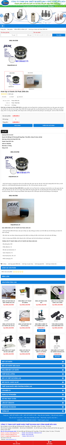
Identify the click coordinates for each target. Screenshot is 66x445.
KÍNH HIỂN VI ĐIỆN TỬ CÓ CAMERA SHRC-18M (41, 324)
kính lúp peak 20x (39, 264)
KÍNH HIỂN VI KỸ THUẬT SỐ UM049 (24, 301)
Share (4, 96)
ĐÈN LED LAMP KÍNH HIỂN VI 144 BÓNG (41, 351)
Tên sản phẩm (36, 32)
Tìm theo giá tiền (5, 32)
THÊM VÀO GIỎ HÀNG (48, 125)
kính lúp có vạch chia (27, 264)
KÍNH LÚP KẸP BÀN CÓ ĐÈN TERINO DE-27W (8, 301)
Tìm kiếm (58, 35)
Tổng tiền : (5, 122)
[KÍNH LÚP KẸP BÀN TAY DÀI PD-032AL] (25, 315)
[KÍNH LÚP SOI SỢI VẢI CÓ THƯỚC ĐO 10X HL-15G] (8, 315)
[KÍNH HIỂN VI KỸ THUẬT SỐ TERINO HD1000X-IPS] (57, 342)
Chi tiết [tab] (4, 131)
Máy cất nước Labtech (57, 415)
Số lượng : (5, 119)
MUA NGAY (41, 330)
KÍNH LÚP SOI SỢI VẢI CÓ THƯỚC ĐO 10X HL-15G (8, 325)
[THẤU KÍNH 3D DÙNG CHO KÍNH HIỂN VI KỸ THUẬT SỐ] (57, 315)
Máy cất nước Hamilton (44, 415)
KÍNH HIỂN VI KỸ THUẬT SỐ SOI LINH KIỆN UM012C (8, 352)
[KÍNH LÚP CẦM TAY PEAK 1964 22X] (25, 342)
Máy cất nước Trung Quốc (16, 417)
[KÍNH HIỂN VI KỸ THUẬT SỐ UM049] (25, 292)
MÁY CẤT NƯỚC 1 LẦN (16, 415)
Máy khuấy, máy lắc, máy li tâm (49, 417)
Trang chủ (5, 415)
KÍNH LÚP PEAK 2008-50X (41, 301)
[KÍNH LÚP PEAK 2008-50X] (41, 292)
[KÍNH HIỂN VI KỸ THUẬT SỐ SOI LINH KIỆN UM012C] (8, 342)
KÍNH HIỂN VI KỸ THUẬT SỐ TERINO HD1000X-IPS (57, 351)
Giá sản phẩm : (6, 116)
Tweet (12, 96)
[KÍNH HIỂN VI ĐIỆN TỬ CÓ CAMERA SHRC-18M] (41, 315)
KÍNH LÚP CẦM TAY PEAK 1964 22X (25, 351)
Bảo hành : (7, 105)
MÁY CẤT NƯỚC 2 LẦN (30, 415)
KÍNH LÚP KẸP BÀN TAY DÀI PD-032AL (24, 324)
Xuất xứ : (8, 102)
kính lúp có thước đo (51, 264)
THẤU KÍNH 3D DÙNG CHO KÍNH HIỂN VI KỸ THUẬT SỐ (57, 325)
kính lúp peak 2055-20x (14, 264)
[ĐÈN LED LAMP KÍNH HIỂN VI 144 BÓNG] (41, 342)
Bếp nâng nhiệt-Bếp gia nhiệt (31, 417)
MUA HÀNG (17, 125)
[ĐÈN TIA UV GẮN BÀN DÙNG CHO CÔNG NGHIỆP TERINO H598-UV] (57, 292)
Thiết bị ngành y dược (43, 420)
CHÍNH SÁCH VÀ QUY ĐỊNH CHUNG (26, 420)
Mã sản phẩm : (6, 100)
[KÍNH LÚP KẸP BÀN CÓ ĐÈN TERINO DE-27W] (8, 292)
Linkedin (20, 96)
